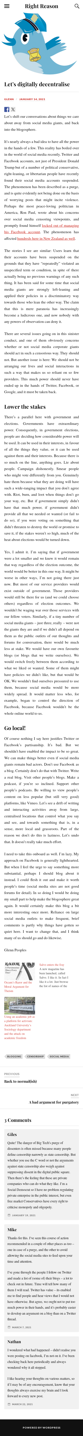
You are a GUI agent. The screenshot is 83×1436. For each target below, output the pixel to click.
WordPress (51, 1427)
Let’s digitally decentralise (37, 84)
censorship (35, 1056)
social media (59, 1056)
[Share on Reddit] (19, 109)
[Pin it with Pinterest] (25, 109)
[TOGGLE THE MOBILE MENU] (6, 6)
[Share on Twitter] (13, 109)
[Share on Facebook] (6, 109)
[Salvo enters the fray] (57, 975)
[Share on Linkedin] (31, 109)
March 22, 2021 (22, 1404)
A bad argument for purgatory (54, 1102)
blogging (14, 1056)
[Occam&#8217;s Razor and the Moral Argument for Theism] (19, 971)
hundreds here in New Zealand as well (46, 238)
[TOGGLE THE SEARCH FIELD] (76, 6)
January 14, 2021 (32, 99)
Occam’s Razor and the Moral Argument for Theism (18, 986)
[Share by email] (37, 109)
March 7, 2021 (21, 1327)
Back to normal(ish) (20, 1081)
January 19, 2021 (24, 1215)
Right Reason (41, 5)
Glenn (9, 99)
